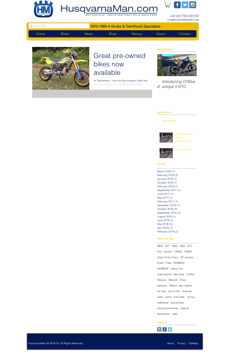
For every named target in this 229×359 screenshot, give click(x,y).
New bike (179, 274)
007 (167, 246)
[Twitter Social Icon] (185, 4)
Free (168, 262)
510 (189, 246)
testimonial (163, 313)
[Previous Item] (163, 65)
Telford (173, 285)
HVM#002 (178, 262)
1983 (174, 246)
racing (190, 296)
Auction (168, 251)
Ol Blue (190, 274)
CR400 (178, 251)
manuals (187, 291)
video (175, 313)
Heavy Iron (177, 268)
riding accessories (167, 308)
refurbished (177, 302)
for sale (161, 291)
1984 (182, 246)
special (185, 308)
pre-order (179, 296)
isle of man (174, 291)
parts (169, 296)
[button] (167, 4)
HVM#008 (163, 268)
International (164, 274)
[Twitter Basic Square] (170, 329)
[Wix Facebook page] (177, 4)
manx (160, 296)
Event (160, 262)
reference (162, 302)
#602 (160, 246)
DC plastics (187, 257)
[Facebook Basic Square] (165, 329)
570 (159, 251)
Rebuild (173, 279)
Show (182, 279)
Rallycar (161, 279)
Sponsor (162, 285)
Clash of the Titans (167, 257)
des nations (185, 285)
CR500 (188, 251)
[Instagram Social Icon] (192, 4)
